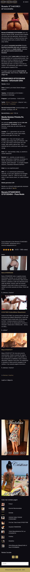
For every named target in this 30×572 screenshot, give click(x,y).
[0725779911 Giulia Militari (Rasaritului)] (14, 302)
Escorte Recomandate (15, 508)
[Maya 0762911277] (14, 340)
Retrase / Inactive (8, 375)
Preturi (11, 504)
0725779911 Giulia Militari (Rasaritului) (13, 312)
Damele (11, 512)
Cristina (11, 536)
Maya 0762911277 (7, 349)
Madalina (11, 541)
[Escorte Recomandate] (9, 2)
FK (16, 109)
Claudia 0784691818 (15, 527)
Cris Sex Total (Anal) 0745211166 (18, 522)
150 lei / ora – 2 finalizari (8, 104)
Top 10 (14, 188)
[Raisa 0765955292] (14, 263)
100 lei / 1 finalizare (11, 102)
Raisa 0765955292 (7, 272)
